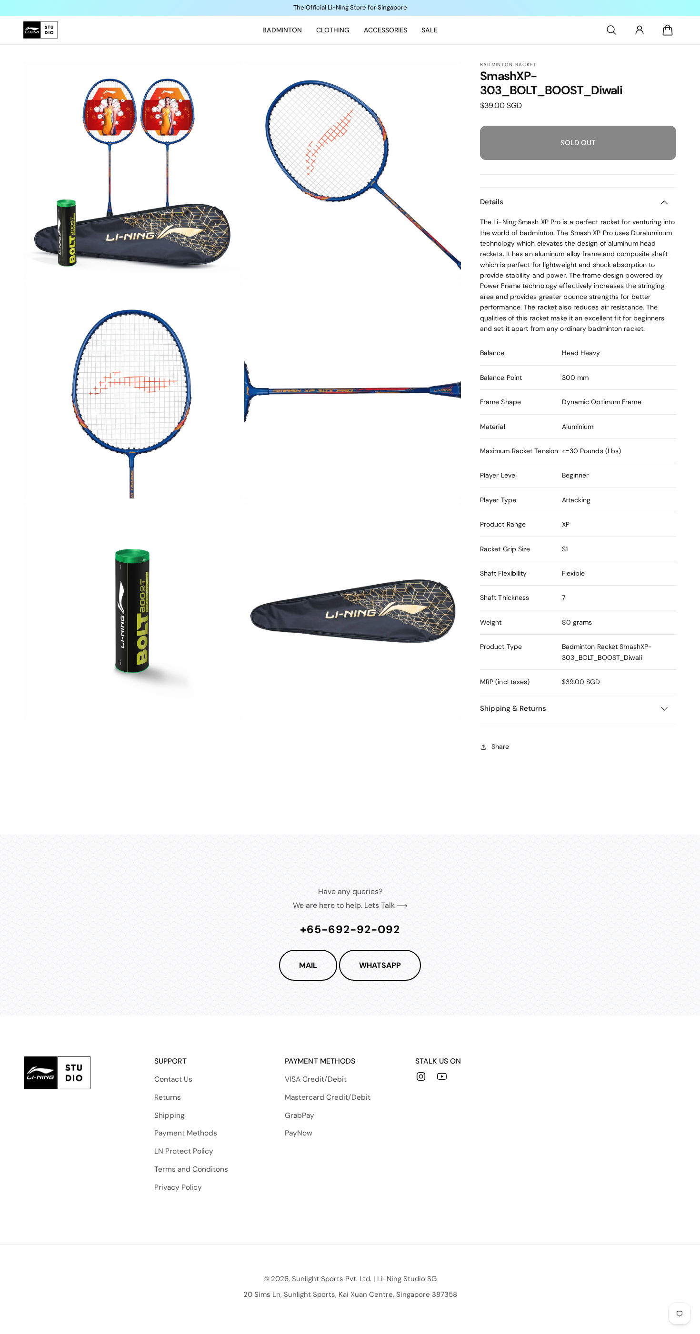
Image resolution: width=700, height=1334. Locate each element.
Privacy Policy (178, 1187)
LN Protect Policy (183, 1151)
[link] (282, 30)
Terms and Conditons (191, 1169)
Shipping (169, 1115)
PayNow (298, 1133)
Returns (167, 1097)
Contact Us (173, 1079)
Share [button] (500, 746)
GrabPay (299, 1115)
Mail (308, 965)
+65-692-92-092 (350, 929)
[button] (611, 30)
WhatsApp (380, 965)
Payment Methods (185, 1133)
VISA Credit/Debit (316, 1079)
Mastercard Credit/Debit (327, 1097)
